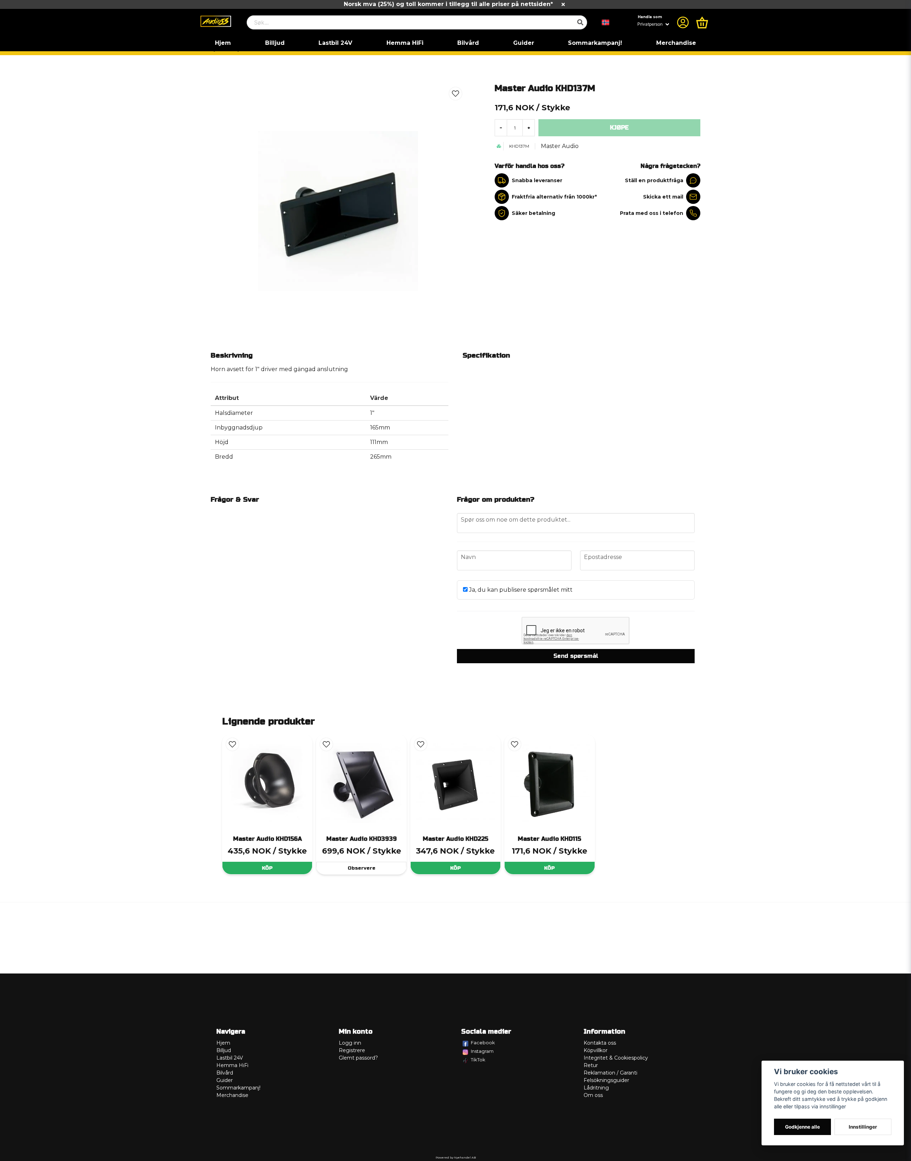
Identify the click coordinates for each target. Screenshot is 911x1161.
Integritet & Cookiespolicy (616, 1058)
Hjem (223, 42)
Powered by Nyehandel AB (456, 1157)
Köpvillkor (595, 1050)
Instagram (482, 1051)
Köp (267, 868)
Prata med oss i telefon (651, 213)
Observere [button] (361, 868)
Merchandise (676, 42)
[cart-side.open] (702, 22)
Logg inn (350, 1043)
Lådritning (596, 1088)
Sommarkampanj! (595, 42)
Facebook (483, 1042)
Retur (591, 1065)
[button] (605, 22)
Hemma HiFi (404, 42)
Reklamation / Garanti (610, 1073)
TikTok (478, 1059)
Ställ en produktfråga (654, 180)
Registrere (352, 1050)
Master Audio (560, 146)
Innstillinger (863, 1127)
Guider (523, 42)
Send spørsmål (575, 656)
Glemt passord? (358, 1058)
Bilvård (468, 42)
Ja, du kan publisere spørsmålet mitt (520, 589)
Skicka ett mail (663, 197)
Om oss (593, 1095)
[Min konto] (683, 22)
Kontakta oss (600, 1043)
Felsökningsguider (606, 1080)
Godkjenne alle (802, 1127)
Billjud (275, 42)
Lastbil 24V (335, 42)
